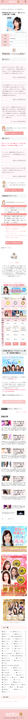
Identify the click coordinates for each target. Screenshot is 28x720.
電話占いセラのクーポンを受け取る (14, 401)
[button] (25, 387)
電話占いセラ (23, 306)
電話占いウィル (15, 306)
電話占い (11, 408)
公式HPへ (8, 343)
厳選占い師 (5, 408)
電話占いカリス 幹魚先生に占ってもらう (13, 133)
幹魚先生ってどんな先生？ (14, 54)
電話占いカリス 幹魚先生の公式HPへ (13, 242)
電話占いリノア (8, 306)
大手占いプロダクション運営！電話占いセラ (14, 284)
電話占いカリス (12, 35)
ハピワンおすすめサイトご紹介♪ (9, 701)
